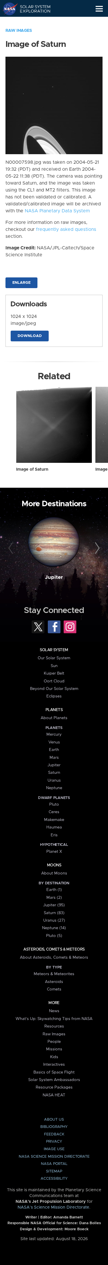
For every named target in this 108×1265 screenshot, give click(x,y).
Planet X (54, 852)
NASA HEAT (54, 1095)
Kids (54, 1057)
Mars (54, 758)
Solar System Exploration (32, 8)
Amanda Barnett (68, 1217)
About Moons (54, 873)
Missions (54, 1049)
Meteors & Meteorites (54, 974)
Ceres (54, 812)
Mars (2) (54, 898)
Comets (54, 989)
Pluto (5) (54, 936)
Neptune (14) (54, 928)
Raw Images (18, 31)
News (54, 1011)
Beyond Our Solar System (54, 689)
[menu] (99, 8)
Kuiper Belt (54, 673)
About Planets (54, 718)
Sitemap (54, 1171)
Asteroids (54, 982)
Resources (54, 1026)
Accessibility (54, 1179)
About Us (54, 1120)
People (54, 1042)
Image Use (54, 1149)
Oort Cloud (54, 681)
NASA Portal (54, 1164)
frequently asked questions (66, 229)
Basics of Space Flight (54, 1072)
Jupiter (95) (54, 905)
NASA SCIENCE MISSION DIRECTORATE (54, 1157)
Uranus (54, 780)
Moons (54, 865)
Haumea (54, 827)
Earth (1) (54, 890)
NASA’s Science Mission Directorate (53, 1207)
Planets (54, 710)
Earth (54, 750)
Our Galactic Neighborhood (32, 22)
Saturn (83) (54, 913)
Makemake (54, 820)
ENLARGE (21, 283)
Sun (54, 666)
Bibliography (54, 1127)
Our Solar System (54, 658)
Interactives (54, 1065)
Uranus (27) (54, 920)
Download (30, 336)
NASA (7, 8)
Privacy (54, 1142)
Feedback (54, 1134)
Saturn (54, 773)
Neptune (54, 788)
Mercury (54, 734)
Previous (11, 548)
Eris (54, 835)
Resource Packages (54, 1087)
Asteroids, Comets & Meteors (53, 949)
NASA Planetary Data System (57, 211)
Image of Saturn (32, 469)
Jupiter (54, 577)
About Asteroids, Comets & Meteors (54, 957)
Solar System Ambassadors (54, 1080)
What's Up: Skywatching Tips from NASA (54, 1019)
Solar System (54, 650)
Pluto (54, 804)
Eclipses (54, 696)
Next (96, 548)
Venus (54, 742)
